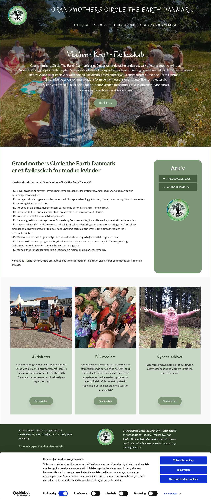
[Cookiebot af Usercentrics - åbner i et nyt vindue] (21, 493)
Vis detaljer (170, 493)
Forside (83, 25)
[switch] (95, 493)
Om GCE (103, 25)
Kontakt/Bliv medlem (159, 25)
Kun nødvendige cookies (183, 479)
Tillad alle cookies (183, 460)
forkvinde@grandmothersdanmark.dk (41, 446)
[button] (105, 103)
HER (27, 260)
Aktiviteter (126, 25)
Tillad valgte (183, 469)
